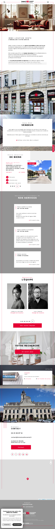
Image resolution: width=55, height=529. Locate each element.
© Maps (43, 502)
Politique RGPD (37, 523)
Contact (53, 148)
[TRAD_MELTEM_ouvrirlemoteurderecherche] (4, 2)
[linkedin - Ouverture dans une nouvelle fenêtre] (26, 457)
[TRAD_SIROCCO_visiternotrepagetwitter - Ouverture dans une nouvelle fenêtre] (16, 457)
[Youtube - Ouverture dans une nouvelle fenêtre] (23, 457)
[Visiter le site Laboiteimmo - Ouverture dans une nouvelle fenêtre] (27, 528)
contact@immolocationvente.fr (21, 440)
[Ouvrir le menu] (48, 2)
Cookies (42, 523)
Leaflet (39, 502)
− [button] (50, 466)
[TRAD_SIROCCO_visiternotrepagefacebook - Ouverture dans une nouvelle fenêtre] (12, 457)
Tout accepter (17, 524)
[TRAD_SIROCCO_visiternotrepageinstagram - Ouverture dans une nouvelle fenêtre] (19, 457)
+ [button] (50, 464)
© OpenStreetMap (49, 502)
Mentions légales (25, 523)
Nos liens (33, 523)
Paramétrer (7, 524)
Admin (30, 523)
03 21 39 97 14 (16, 436)
